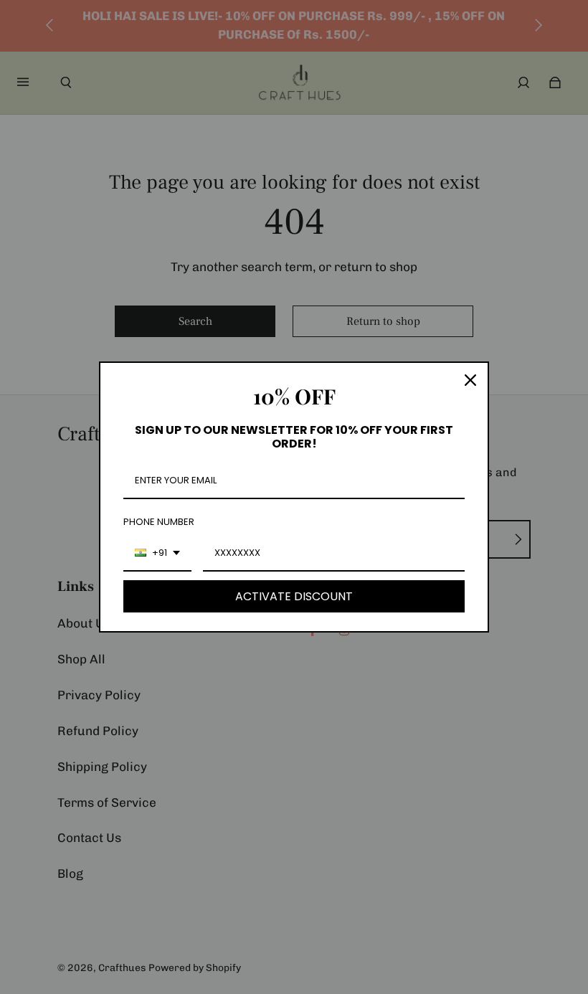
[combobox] (157, 554)
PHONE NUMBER (158, 522)
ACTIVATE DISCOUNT (294, 596)
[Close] (470, 380)
